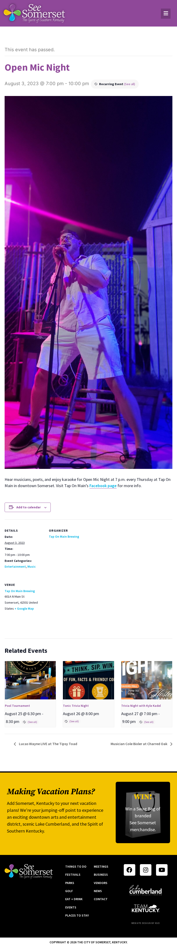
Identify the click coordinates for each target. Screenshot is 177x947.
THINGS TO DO (75, 866)
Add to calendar (28, 507)
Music (31, 566)
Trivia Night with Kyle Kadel (141, 706)
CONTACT (101, 899)
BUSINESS (101, 874)
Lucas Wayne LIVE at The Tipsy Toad (47, 743)
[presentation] (30, 680)
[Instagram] (145, 870)
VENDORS (100, 883)
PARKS (69, 883)
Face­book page (103, 485)
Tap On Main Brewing (64, 536)
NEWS (98, 891)
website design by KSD (145, 923)
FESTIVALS (72, 874)
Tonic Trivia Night (76, 706)
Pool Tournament (17, 706)
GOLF (69, 891)
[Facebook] (129, 870)
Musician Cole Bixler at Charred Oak (139, 743)
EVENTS (70, 907)
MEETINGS (101, 866)
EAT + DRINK (74, 899)
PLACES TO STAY (77, 915)
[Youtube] (162, 870)
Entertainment (15, 566)
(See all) (129, 84)
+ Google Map (24, 608)
